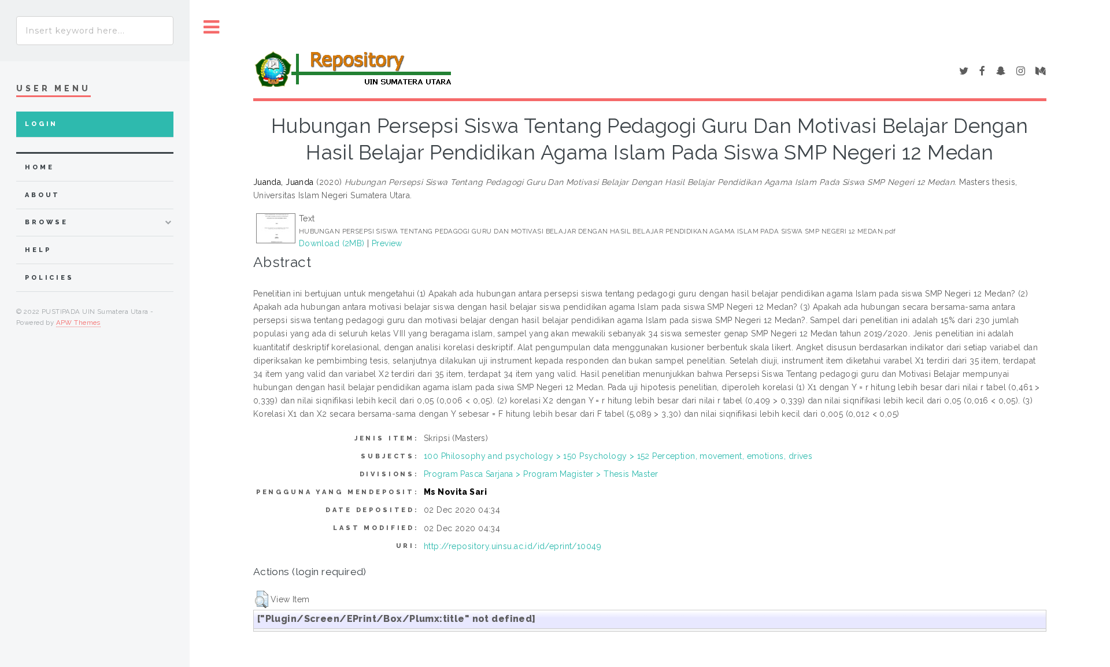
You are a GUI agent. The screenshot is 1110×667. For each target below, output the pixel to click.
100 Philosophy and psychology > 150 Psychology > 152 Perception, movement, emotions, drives (618, 456)
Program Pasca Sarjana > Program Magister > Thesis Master (541, 474)
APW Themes (78, 322)
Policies (49, 277)
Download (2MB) (332, 243)
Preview (387, 243)
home (39, 167)
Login (41, 124)
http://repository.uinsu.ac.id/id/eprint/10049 (512, 546)
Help (38, 250)
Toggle (212, 27)
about (42, 195)
